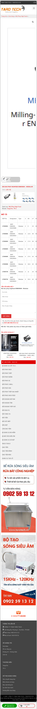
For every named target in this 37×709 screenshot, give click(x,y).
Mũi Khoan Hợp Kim (8, 399)
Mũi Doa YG (6, 410)
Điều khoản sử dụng (8, 682)
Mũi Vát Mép (6, 421)
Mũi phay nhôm (7, 377)
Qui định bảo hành (8, 687)
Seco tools (6, 443)
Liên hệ (5, 654)
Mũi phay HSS (6, 388)
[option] (18, 614)
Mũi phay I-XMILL (7, 384)
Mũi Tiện (5, 417)
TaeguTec (10, 208)
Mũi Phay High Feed (21, 16)
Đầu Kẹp (5, 425)
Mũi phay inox (6, 369)
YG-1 (15, 208)
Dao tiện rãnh (7, 451)
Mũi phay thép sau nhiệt (10, 391)
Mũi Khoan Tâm (7, 403)
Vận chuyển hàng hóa (9, 679)
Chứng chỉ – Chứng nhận (10, 652)
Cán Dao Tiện (6, 428)
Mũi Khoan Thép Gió (9, 406)
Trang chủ (4, 16)
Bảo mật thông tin (8, 685)
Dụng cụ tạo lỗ (7, 458)
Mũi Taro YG (6, 414)
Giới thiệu (5, 646)
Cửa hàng (11, 16)
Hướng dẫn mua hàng (9, 690)
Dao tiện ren (6, 454)
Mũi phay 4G (6, 380)
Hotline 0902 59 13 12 (11, 323)
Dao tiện (5, 447)
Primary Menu (34, 8)
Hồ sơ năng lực (7, 649)
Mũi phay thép (7, 373)
